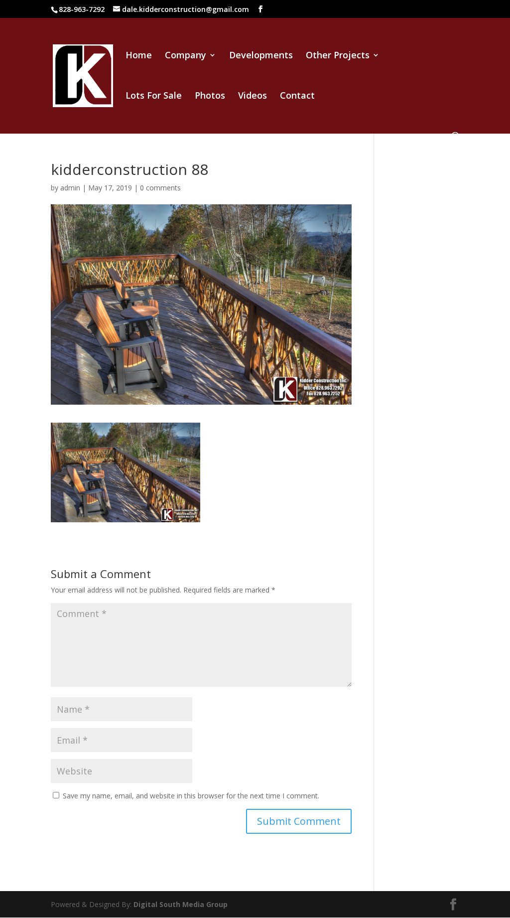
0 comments (160, 187)
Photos (210, 96)
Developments (261, 56)
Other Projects (338, 56)
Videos (252, 96)
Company (185, 56)
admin (70, 187)
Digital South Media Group (180, 904)
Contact (297, 96)
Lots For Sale (154, 96)
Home (139, 56)
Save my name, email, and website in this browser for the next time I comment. (191, 795)
